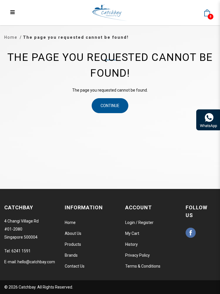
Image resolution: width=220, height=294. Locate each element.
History (131, 244)
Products (73, 244)
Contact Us (75, 266)
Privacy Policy (137, 255)
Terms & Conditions (142, 266)
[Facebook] (191, 233)
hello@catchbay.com (36, 262)
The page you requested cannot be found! (76, 37)
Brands (71, 255)
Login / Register (139, 222)
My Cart (132, 233)
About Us (73, 233)
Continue (110, 105)
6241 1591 (21, 251)
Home (10, 37)
